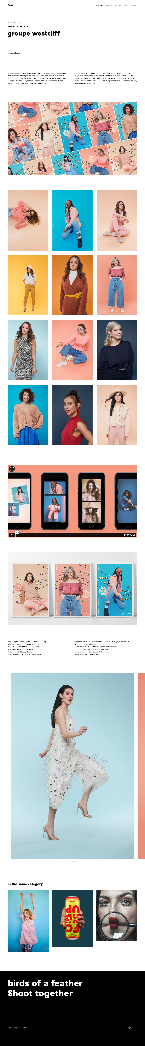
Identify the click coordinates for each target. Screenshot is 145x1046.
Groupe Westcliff (15, 73)
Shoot (10, 5)
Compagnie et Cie (54, 73)
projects (99, 5)
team (126, 5)
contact (134, 5)
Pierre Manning (14, 23)
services (118, 5)
